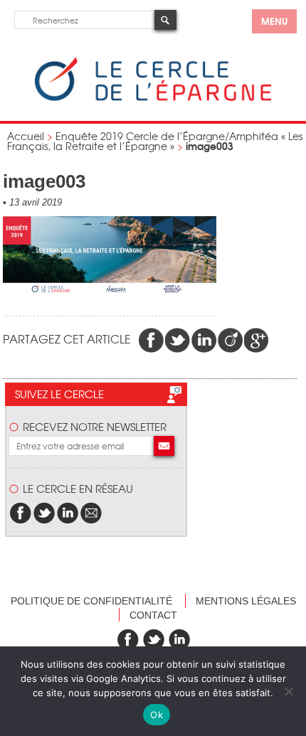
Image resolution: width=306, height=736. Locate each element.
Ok (156, 714)
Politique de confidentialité (91, 601)
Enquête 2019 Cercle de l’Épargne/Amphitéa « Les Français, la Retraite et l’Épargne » (154, 141)
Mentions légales (246, 601)
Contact (153, 615)
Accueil (25, 136)
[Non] (288, 691)
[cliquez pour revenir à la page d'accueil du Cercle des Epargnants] (152, 97)
